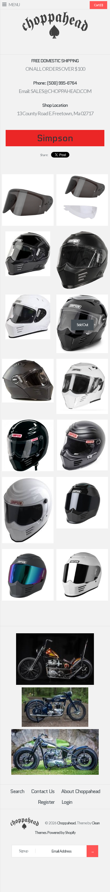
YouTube (72, 48)
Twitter (45, 48)
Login (66, 802)
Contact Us (42, 791)
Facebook (38, 48)
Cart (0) (98, 5)
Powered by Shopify (61, 832)
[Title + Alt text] (55, 683)
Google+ (58, 48)
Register (46, 802)
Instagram (65, 48)
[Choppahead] (55, 15)
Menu (14, 4)
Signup (23, 851)
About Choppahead (80, 791)
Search (17, 791)
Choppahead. (66, 823)
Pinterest (52, 48)
